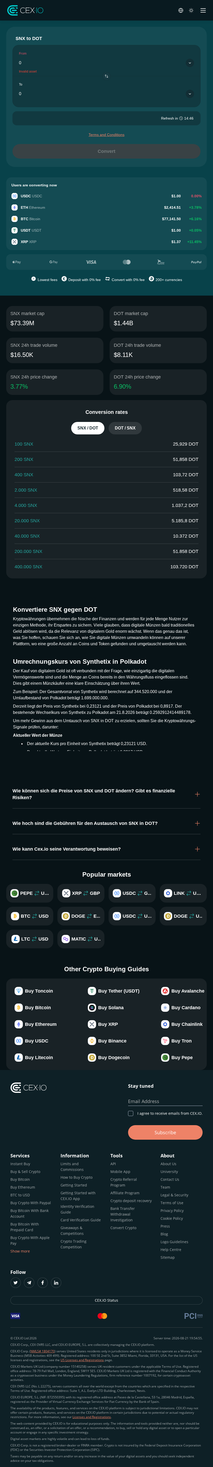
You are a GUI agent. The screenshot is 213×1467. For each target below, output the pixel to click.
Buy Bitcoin (20, 1179)
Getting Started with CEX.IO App (78, 1195)
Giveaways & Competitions (72, 1230)
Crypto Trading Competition (73, 1244)
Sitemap (168, 1257)
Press (165, 1226)
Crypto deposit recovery (131, 1200)
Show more (20, 1251)
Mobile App (120, 1171)
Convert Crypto (123, 1227)
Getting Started (74, 1185)
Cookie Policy (172, 1218)
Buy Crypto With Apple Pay (30, 1240)
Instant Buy (20, 1163)
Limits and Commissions (72, 1166)
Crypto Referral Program (123, 1182)
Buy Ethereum (22, 1187)
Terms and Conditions (106, 135)
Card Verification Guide (81, 1219)
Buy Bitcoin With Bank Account (29, 1213)
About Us (168, 1163)
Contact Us (170, 1179)
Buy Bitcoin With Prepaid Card (24, 1227)
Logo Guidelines (174, 1241)
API (113, 1163)
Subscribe (165, 1132)
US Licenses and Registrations (82, 1360)
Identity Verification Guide (77, 1209)
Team (165, 1187)
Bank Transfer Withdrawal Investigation (122, 1214)
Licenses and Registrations (91, 1417)
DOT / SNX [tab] (125, 428)
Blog (164, 1233)
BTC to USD (20, 1194)
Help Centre (171, 1249)
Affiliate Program (124, 1192)
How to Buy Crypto (76, 1177)
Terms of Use (172, 1202)
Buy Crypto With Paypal (30, 1202)
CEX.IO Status (106, 1300)
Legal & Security (174, 1194)
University (169, 1171)
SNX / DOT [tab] (87, 428)
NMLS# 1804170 (42, 1351)
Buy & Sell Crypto (25, 1171)
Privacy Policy (172, 1210)
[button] (106, 794)
